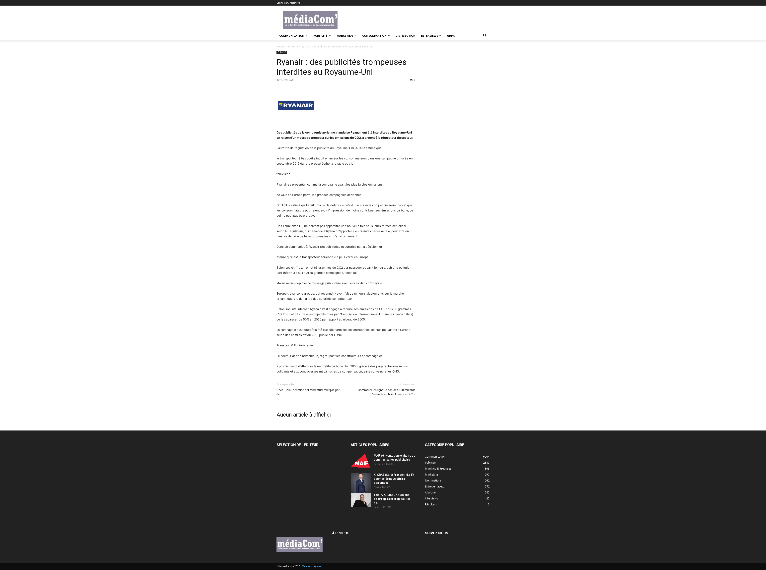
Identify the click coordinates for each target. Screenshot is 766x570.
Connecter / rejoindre (288, 2)
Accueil (280, 46)
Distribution (406, 35)
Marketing (345, 35)
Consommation (374, 35)
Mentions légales (311, 566)
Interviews (429, 35)
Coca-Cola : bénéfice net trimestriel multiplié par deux (308, 392)
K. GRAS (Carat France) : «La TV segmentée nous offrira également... (394, 478)
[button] (485, 36)
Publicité (320, 35)
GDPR (451, 35)
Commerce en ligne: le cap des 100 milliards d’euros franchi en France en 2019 (386, 392)
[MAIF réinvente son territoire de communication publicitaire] (361, 461)
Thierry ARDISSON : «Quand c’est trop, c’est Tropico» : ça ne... (392, 498)
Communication (291, 35)
